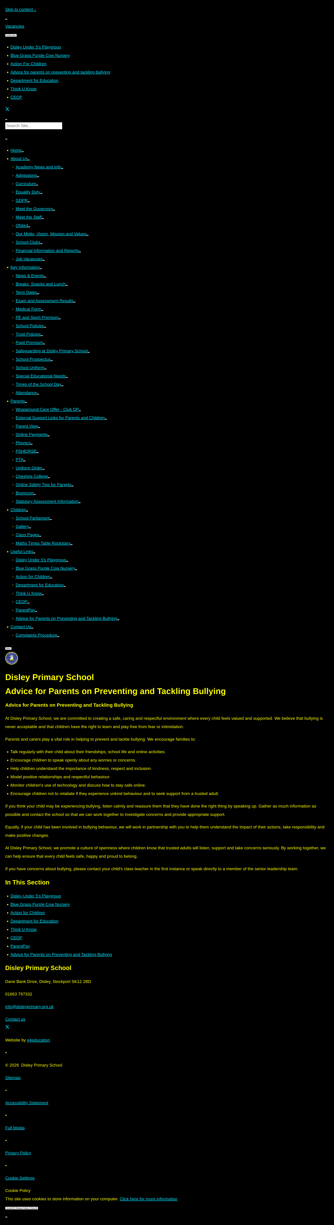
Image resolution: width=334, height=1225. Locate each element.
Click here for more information (148, 1199)
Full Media (15, 1127)
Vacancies (14, 26)
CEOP (16, 97)
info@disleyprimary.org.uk (29, 1006)
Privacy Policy (18, 1153)
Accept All (10, 1208)
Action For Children (28, 63)
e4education (38, 1040)
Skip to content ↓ (20, 9)
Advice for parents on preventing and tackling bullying (60, 72)
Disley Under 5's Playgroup (35, 47)
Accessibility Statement (26, 1102)
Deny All (34, 1208)
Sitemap (13, 1077)
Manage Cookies (22, 1208)
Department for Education (34, 80)
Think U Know (23, 88)
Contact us (15, 1019)
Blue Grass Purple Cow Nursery (40, 55)
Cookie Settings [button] (20, 1178)
